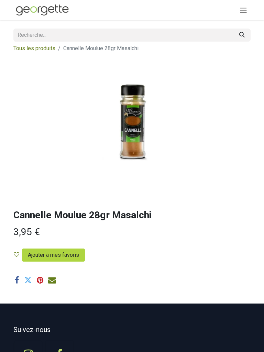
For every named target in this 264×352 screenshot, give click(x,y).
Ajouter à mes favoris (53, 255)
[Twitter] (28, 280)
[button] (52, 255)
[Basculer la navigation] (243, 10)
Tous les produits (34, 48)
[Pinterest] (40, 280)
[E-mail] (52, 280)
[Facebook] (17, 280)
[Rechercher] (242, 35)
